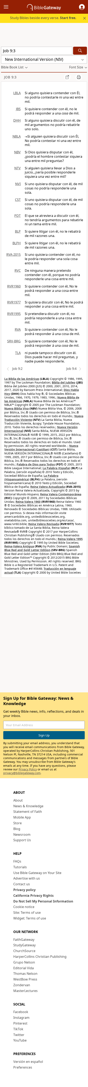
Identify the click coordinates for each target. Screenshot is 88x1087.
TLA (18, 353)
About (18, 800)
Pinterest (20, 1023)
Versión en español (28, 1061)
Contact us (21, 884)
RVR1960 (14, 286)
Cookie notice (23, 907)
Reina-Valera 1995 (70, 539)
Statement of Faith (27, 811)
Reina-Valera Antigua (19, 546)
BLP (18, 231)
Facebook (20, 1012)
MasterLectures (25, 990)
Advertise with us (26, 878)
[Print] (79, 77)
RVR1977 (14, 302)
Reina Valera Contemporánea (60, 494)
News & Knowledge (28, 806)
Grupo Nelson (24, 962)
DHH (17, 120)
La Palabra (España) (56, 468)
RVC (18, 270)
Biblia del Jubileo (63, 382)
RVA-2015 (13, 254)
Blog (16, 829)
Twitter (18, 1035)
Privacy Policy (28, 769)
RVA (18, 329)
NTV (17, 168)
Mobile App (22, 817)
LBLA (17, 93)
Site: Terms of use (27, 912)
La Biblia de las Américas (21, 379)
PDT (17, 215)
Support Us (22, 840)
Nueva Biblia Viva (16, 408)
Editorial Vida (23, 968)
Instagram (21, 1017)
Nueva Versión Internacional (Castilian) (41, 447)
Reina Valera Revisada (43, 524)
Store (17, 823)
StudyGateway (24, 945)
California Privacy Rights (33, 895)
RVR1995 (14, 313)
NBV (17, 152)
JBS (18, 109)
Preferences (22, 1067)
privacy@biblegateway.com (22, 773)
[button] (82, 7)
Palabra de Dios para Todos (36, 464)
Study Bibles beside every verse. (43, 18)
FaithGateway (23, 939)
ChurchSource (24, 951)
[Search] (80, 51)
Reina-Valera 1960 (28, 502)
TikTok (18, 1029)
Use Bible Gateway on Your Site (37, 873)
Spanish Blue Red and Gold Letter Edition (42, 548)
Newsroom (21, 834)
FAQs (17, 861)
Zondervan (21, 985)
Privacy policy (24, 890)
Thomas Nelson (25, 973)
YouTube (20, 1040)
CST (18, 199)
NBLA (16, 136)
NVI (18, 184)
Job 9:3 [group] (10, 77)
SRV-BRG (14, 341)
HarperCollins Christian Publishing (40, 956)
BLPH (16, 243)
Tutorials (20, 867)
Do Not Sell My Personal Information (43, 901)
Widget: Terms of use (29, 918)
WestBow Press (25, 979)
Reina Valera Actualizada (47, 487)
